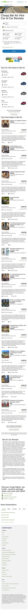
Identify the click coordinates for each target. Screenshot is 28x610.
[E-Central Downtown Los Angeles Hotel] (14, 285)
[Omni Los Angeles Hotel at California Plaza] (14, 310)
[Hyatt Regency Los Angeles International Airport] (14, 157)
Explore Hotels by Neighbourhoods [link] (8, 552)
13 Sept (19, 35)
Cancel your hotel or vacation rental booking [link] (10, 583)
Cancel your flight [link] (5, 585)
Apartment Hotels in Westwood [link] (7, 519)
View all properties (14, 429)
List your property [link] (5, 536)
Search (14, 51)
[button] (14, 47)
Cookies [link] (3, 572)
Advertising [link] (4, 544)
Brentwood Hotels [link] (5, 514)
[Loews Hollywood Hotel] (14, 182)
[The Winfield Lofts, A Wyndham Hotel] (14, 386)
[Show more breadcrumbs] (2, 5)
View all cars (14, 114)
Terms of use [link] (4, 574)
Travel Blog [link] (4, 562)
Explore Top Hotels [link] (5, 558)
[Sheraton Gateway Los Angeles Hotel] (14, 259)
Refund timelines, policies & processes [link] (9, 587)
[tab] (3, 509)
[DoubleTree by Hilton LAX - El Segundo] (14, 336)
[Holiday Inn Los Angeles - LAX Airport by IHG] (14, 362)
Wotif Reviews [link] (4, 564)
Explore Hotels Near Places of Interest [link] (9, 554)
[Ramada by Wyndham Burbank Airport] (14, 411)
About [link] (3, 532)
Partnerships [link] (4, 538)
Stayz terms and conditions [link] (7, 576)
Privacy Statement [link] (5, 570)
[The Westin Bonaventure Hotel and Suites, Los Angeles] (14, 233)
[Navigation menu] (25, 1)
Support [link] (3, 581)
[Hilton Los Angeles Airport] (14, 131)
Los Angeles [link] (6, 5)
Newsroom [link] (4, 540)
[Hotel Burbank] (14, 208)
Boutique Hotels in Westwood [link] (7, 522)
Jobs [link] (3, 534)
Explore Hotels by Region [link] (6, 550)
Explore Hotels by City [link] (6, 556)
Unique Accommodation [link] (6, 560)
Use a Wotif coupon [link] (5, 589)
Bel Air (6, 24)
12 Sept (7, 35)
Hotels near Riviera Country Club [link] (8, 512)
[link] (14, 493)
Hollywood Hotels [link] (5, 517)
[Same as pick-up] (14, 30)
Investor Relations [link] (5, 542)
